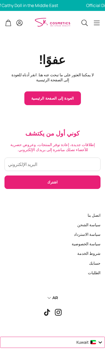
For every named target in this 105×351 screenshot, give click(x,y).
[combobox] (52, 342)
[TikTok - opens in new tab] (47, 312)
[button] (97, 23)
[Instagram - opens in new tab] (58, 312)
